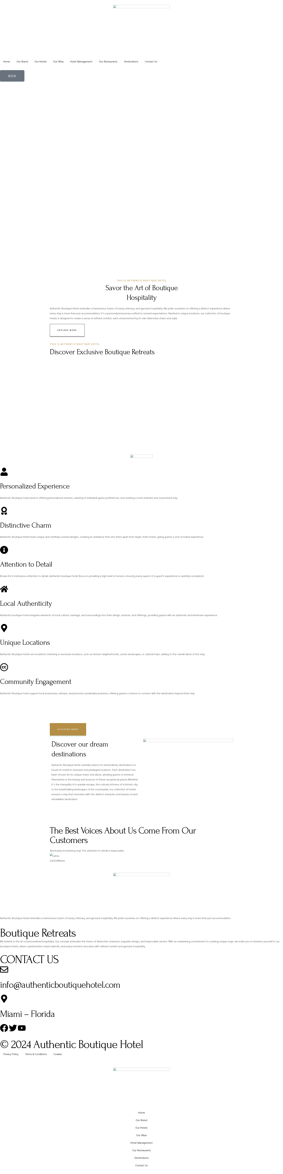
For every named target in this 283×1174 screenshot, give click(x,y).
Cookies (57, 1054)
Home (6, 61)
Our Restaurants (108, 61)
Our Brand (22, 61)
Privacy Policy (11, 1054)
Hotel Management (81, 61)
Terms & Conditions (36, 1054)
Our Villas (58, 61)
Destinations (131, 61)
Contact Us (151, 61)
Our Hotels (41, 61)
